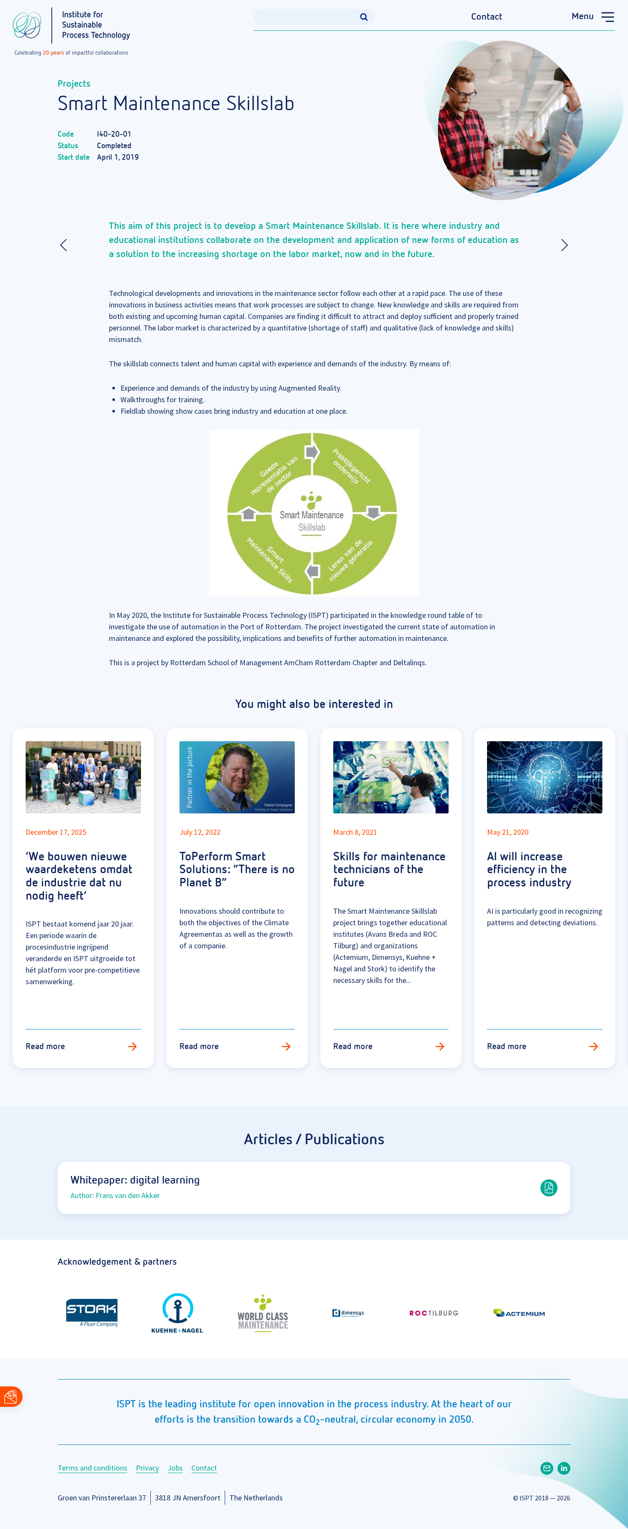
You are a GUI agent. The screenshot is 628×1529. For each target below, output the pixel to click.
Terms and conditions (92, 1468)
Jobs (175, 1468)
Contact (486, 17)
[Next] (561, 245)
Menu (583, 16)
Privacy (147, 1468)
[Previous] (66, 245)
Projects (74, 84)
